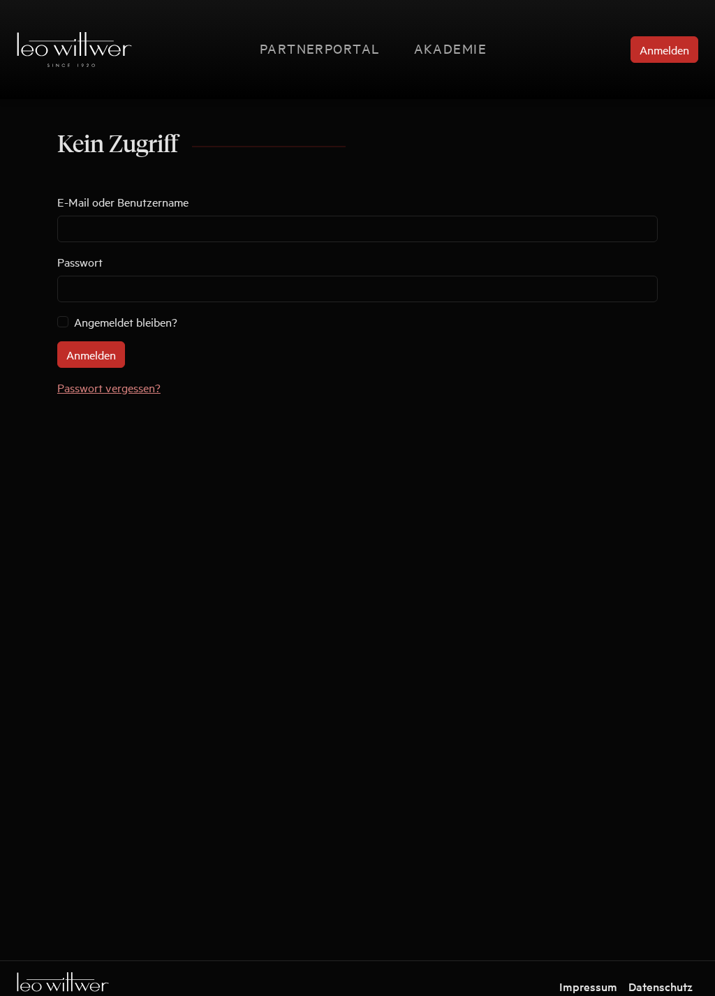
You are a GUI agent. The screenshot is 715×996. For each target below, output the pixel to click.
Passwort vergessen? (109, 387)
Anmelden (664, 49)
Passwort (80, 261)
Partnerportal (320, 48)
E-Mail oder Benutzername (123, 201)
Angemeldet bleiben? (125, 321)
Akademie (450, 48)
